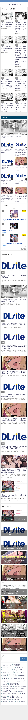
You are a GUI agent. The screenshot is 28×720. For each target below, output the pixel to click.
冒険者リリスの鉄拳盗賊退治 (20, 686)
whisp (4, 665)
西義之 (13, 701)
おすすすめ (9, 665)
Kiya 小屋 (4, 232)
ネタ (6, 678)
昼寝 (4, 697)
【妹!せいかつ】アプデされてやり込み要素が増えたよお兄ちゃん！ (7, 24)
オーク (4, 669)
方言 (23, 693)
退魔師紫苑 (23, 701)
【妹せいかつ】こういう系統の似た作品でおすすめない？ (6, 48)
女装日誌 (4, 693)
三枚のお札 (4, 684)
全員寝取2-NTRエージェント (8, 230)
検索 (2, 656)
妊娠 (9, 693)
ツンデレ (13, 675)
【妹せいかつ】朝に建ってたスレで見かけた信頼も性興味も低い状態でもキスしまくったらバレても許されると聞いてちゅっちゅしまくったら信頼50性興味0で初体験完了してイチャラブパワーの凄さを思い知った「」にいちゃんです (21, 55)
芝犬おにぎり (4, 245)
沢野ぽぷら (19, 697)
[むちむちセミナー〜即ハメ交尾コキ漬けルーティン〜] (14, 214)
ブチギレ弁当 (4, 220)
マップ (3, 681)
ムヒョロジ (10, 681)
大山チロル (7, 691)
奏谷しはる (21, 691)
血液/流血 (16, 699)
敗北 (18, 693)
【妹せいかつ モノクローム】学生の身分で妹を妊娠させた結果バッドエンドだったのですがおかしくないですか (7, 83)
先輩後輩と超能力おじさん (7, 686)
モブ (23, 681)
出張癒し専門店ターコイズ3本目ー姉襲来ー (10, 688)
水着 (11, 696)
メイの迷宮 (17, 681)
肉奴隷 (10, 699)
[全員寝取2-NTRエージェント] (14, 226)
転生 (18, 701)
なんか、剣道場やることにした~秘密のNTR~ (12, 243)
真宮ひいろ (4, 699)
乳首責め (14, 684)
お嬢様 (17, 665)
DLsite (23, 249)
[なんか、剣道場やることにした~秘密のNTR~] (14, 238)
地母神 (22, 688)
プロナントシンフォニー (19, 678)
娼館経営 (14, 693)
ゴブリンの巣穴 (17, 669)
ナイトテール (22, 675)
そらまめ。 (6, 667)
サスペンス (19, 672)
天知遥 (15, 691)
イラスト (20, 667)
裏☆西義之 (6, 701)
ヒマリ (10, 678)
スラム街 (4, 675)
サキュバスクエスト (8, 672)
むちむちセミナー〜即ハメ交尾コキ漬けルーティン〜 (14, 219)
